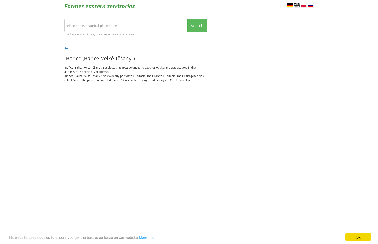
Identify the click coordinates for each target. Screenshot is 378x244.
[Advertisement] (135, 119)
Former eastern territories (99, 6)
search (197, 25)
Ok (358, 237)
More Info (146, 237)
